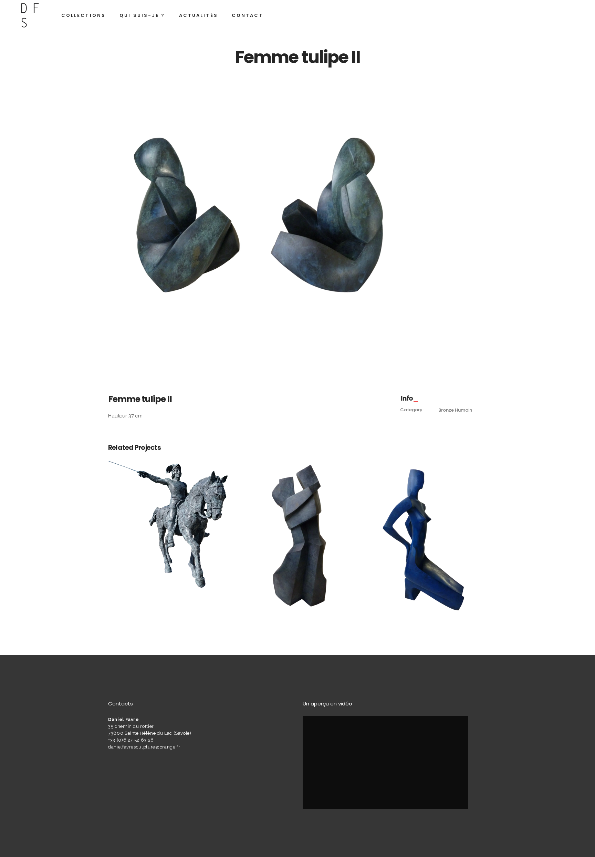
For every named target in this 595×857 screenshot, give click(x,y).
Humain (463, 410)
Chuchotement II (297, 532)
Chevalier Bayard (168, 516)
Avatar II (427, 532)
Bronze (445, 410)
